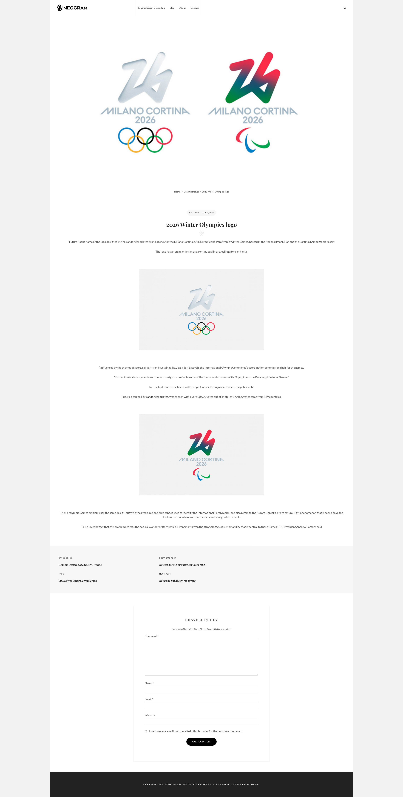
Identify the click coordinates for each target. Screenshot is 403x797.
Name (149, 683)
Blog (172, 7)
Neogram (174, 784)
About (182, 7)
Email (149, 699)
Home (177, 191)
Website (150, 715)
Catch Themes (250, 784)
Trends (97, 564)
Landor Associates (157, 396)
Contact (195, 7)
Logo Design (85, 564)
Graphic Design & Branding (151, 7)
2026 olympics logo (70, 580)
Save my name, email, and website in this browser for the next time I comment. (196, 731)
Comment (152, 636)
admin (195, 213)
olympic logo (89, 580)
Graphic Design (191, 191)
